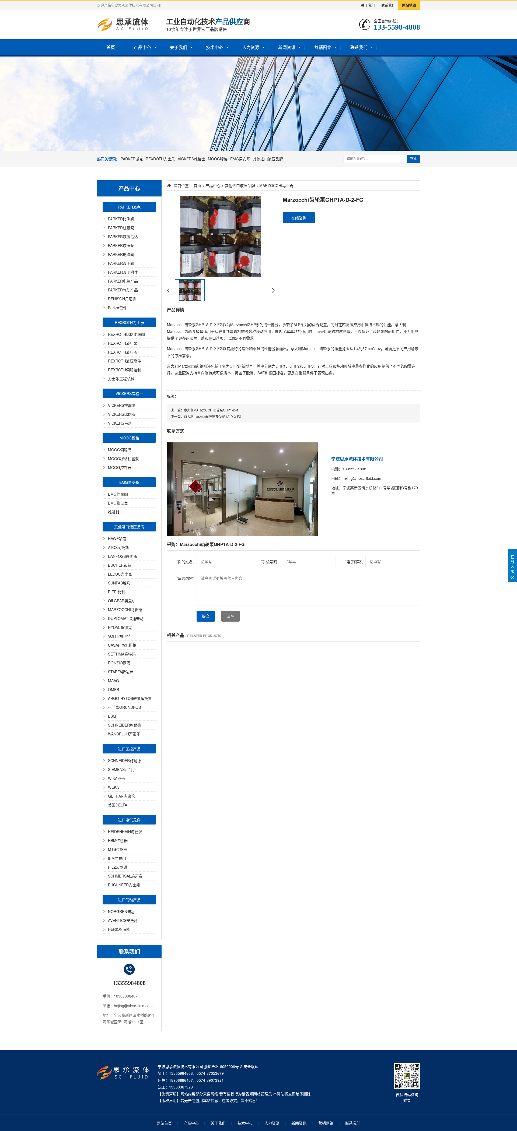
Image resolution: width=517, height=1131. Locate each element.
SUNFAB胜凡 (119, 583)
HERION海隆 (119, 929)
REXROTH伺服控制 (124, 369)
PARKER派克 (132, 158)
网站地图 (409, 5)
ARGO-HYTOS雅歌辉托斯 (130, 698)
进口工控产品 (129, 748)
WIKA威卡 (116, 778)
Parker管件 (117, 307)
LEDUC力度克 (120, 574)
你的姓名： (186, 561)
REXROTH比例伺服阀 (126, 334)
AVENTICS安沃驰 (123, 920)
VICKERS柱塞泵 (121, 405)
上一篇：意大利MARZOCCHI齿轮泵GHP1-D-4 (204, 410)
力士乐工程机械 (121, 378)
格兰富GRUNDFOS (124, 707)
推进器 (113, 512)
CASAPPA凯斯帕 (122, 645)
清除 (230, 616)
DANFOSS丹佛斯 (122, 556)
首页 (110, 47)
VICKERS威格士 (191, 158)
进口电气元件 (129, 819)
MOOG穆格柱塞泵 (123, 458)
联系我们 (388, 5)
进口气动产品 (129, 899)
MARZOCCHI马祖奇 (125, 609)
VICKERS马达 (120, 423)
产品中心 (142, 47)
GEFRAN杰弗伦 (121, 796)
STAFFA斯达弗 (120, 671)
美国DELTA (117, 805)
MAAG (113, 680)
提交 (205, 616)
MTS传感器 (117, 849)
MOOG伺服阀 (119, 449)
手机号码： (271, 561)
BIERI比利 (116, 591)
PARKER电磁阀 (121, 254)
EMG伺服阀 (118, 494)
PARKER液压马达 (123, 236)
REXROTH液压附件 (124, 361)
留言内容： (186, 578)
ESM (112, 716)
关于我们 (368, 5)
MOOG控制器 (119, 467)
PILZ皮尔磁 (117, 867)
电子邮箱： (355, 561)
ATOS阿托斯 (118, 547)
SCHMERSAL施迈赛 (125, 876)
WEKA (113, 787)
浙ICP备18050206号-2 (223, 1066)
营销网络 (322, 47)
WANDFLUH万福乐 (124, 734)
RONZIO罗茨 (119, 662)
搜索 (413, 159)
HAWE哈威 (117, 538)
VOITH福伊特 (119, 636)
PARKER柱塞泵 (121, 227)
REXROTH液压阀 (122, 352)
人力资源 (250, 47)
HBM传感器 (118, 840)
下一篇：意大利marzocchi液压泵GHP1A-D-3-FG (206, 416)
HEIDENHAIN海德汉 (125, 831)
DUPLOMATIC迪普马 (126, 618)
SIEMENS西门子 (122, 769)
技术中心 (214, 47)
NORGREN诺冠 (121, 911)
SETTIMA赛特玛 (122, 654)
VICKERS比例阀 (121, 414)
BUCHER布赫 (119, 565)
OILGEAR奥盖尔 (122, 600)
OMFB (113, 689)
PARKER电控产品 (123, 281)
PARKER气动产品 (123, 290)
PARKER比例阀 (121, 218)
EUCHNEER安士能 (124, 884)
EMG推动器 (118, 503)
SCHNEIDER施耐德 (124, 725)
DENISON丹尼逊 (122, 298)
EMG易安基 (240, 158)
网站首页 (164, 1123)
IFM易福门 (117, 858)
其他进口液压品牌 (268, 158)
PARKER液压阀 (121, 263)
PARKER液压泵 (121, 245)
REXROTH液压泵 (122, 343)
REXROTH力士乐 (160, 158)
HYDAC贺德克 (120, 627)
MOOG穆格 (218, 158)
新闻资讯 (286, 47)
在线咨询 (298, 217)
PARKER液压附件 (123, 272)
